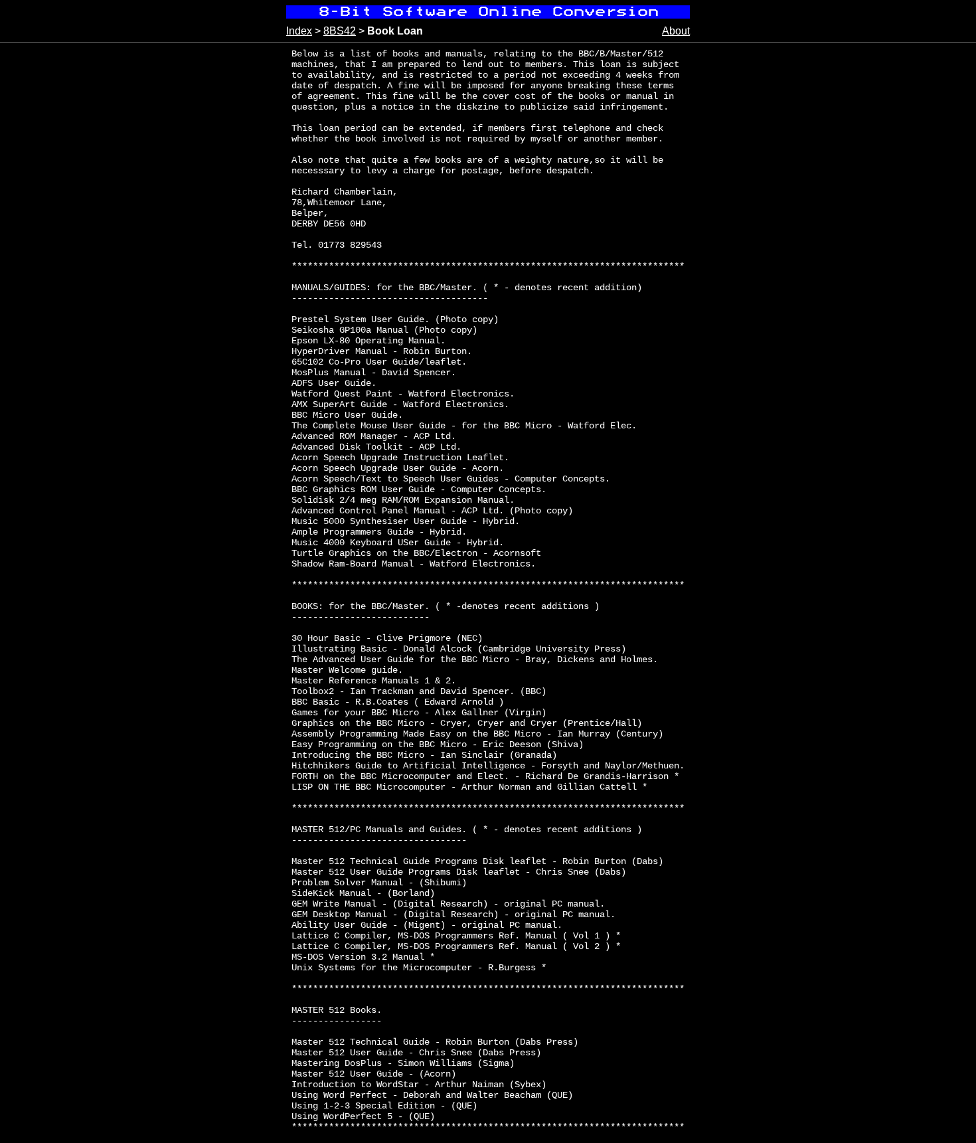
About (676, 31)
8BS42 (339, 31)
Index (299, 31)
